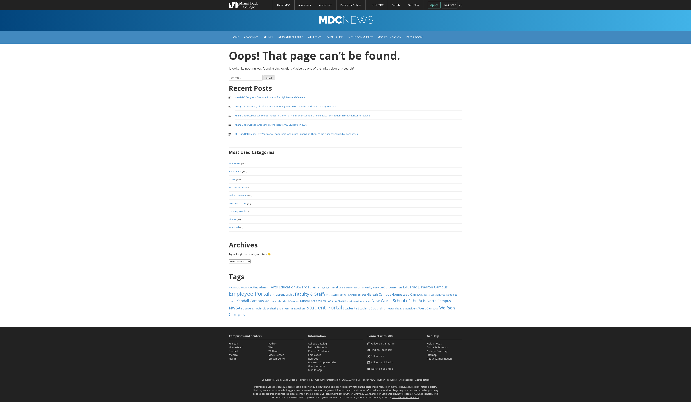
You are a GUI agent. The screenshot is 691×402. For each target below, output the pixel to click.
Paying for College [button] (351, 5)
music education (362, 301)
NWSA (232, 179)
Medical (233, 355)
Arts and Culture (290, 37)
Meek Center (276, 355)
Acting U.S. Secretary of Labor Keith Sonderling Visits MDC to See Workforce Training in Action (285, 106)
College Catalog (317, 343)
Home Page (235, 171)
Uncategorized (237, 211)
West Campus (428, 308)
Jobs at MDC (368, 379)
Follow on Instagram (383, 343)
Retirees (313, 358)
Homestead (236, 347)
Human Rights (445, 294)
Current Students (318, 351)
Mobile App (315, 370)
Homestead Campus (407, 294)
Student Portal (324, 307)
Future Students (318, 347)
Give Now (413, 5)
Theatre (399, 308)
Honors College (430, 295)
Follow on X (377, 356)
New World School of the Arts (399, 300)
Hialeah (233, 343)
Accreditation (422, 379)
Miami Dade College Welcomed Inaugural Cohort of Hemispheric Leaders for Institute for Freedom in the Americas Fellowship (303, 115)
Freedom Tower (344, 294)
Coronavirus (393, 287)
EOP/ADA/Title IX (351, 379)
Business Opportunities (322, 362)
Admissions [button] (325, 5)
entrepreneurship (282, 295)
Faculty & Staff (309, 294)
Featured (234, 227)
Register (450, 5)
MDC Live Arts (272, 301)
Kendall (233, 351)
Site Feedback (406, 379)
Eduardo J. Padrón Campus (425, 287)
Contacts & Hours (437, 347)
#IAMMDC (234, 287)
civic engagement (324, 287)
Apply (434, 5)
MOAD (342, 301)
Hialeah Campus (379, 294)
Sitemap (432, 355)
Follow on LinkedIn (382, 362)
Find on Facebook (381, 350)
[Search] (460, 5)
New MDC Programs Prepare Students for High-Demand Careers (270, 97)
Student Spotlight (371, 308)
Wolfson (273, 351)
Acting (254, 287)
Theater (389, 308)
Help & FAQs (434, 343)
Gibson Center (277, 358)
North (232, 358)
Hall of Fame (359, 294)
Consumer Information (327, 379)
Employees (314, 355)
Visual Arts (411, 308)
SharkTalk (288, 308)
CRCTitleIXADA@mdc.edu (405, 397)
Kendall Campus (250, 300)
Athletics (314, 37)
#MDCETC (245, 287)
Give (310, 366)
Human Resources (387, 379)
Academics (251, 37)
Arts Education (283, 287)
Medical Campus (289, 301)
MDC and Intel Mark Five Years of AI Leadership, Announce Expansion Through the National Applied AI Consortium (296, 133)
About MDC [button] (283, 5)
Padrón (272, 343)
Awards (302, 287)
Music (350, 301)
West (271, 347)
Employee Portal (249, 293)
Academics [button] (304, 5)
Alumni (268, 37)
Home (235, 37)
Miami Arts (308, 301)
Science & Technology (255, 308)
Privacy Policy (306, 379)
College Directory (437, 351)
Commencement (347, 287)
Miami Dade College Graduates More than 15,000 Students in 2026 (271, 124)
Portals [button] (396, 5)
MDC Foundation (389, 37)
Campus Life (334, 37)
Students (350, 308)
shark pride (276, 308)
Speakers (300, 308)
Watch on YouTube (382, 368)
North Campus (439, 300)
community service (369, 287)
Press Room (414, 37)
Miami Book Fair (328, 301)
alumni (264, 287)
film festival (330, 294)
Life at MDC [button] (377, 5)
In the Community (360, 37)
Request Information (439, 358)
